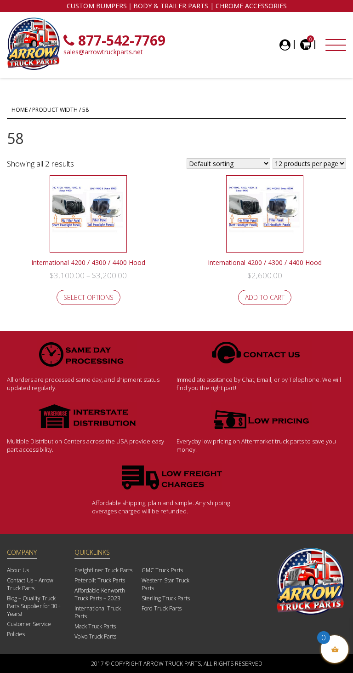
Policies (16, 634)
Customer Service (29, 624)
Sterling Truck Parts (166, 598)
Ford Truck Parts (162, 608)
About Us (18, 570)
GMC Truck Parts (162, 570)
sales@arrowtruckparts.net (103, 51)
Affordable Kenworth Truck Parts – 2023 (99, 594)
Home (19, 110)
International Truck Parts (97, 612)
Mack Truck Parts (95, 626)
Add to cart (265, 297)
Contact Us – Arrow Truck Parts (30, 584)
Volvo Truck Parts (95, 636)
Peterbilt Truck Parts (99, 580)
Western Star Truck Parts (165, 584)
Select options (88, 297)
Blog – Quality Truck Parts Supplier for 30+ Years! (34, 606)
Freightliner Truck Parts (103, 570)
